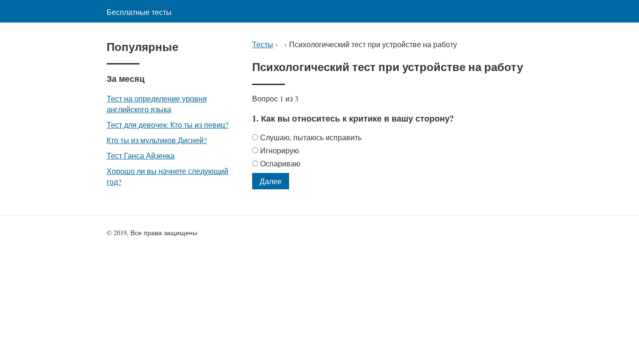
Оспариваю (280, 163)
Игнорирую (279, 150)
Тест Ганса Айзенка (140, 155)
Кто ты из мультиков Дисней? (157, 140)
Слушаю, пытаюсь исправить (311, 137)
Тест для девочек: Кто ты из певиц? (167, 124)
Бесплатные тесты (139, 12)
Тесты (262, 44)
